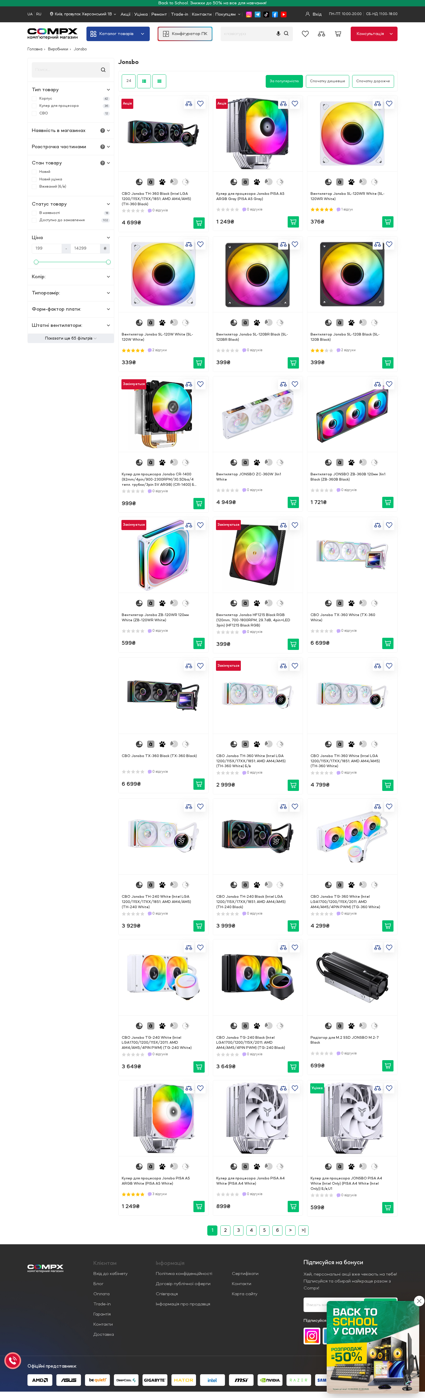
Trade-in (179, 14)
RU (38, 14)
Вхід (317, 14)
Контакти (202, 14)
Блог (98, 1284)
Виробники (58, 49)
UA (30, 14)
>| (303, 1230)
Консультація (370, 34)
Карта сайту (244, 1294)
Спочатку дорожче (373, 81)
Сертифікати (245, 1273)
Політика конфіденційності (184, 1273)
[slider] (36, 262)
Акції (125, 14)
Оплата (101, 1294)
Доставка (103, 1334)
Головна (34, 49)
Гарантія (102, 1314)
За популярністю (284, 81)
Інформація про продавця (183, 1304)
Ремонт (159, 14)
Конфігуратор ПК (189, 34)
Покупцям (225, 14)
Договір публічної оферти (183, 1284)
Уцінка (141, 14)
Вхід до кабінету (110, 1273)
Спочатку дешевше (327, 81)
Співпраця (167, 1294)
